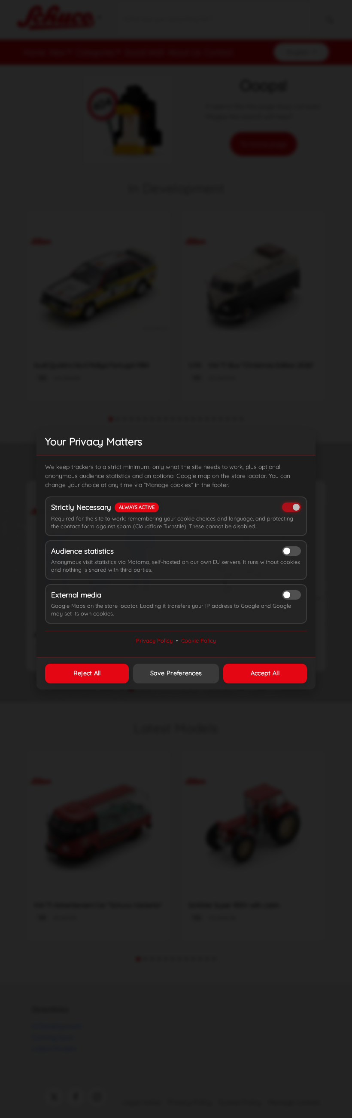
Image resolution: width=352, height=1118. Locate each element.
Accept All (265, 673)
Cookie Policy (198, 640)
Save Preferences (176, 673)
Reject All (87, 673)
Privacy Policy (154, 640)
